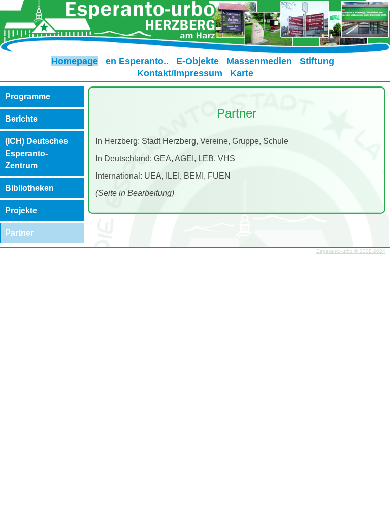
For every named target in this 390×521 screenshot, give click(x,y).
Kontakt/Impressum (179, 73)
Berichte (21, 118)
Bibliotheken (29, 188)
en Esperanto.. (137, 61)
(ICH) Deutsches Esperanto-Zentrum (36, 153)
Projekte (21, 210)
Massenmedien (259, 61)
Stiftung (317, 61)
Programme (27, 96)
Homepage (74, 61)
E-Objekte (197, 61)
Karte (241, 73)
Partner (19, 232)
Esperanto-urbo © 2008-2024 (350, 251)
